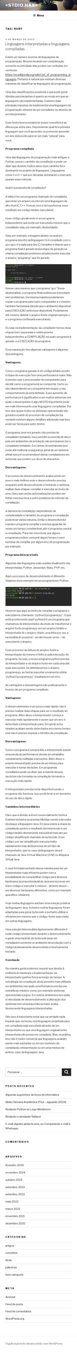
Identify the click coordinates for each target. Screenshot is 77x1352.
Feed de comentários (18, 1311)
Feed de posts (14, 1304)
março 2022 (12, 1208)
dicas (8, 1260)
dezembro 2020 (15, 1223)
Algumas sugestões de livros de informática (32, 1094)
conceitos (11, 1252)
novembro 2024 (15, 1172)
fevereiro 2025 (14, 1165)
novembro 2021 (15, 1216)
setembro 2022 (15, 1194)
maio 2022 (11, 1201)
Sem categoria (14, 1274)
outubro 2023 (13, 1179)
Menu (40, 15)
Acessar (10, 1297)
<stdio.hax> (21, 5)
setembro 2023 (15, 1187)
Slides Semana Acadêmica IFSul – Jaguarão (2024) (35, 1102)
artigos (9, 1245)
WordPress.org (14, 1318)
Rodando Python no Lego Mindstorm (28, 1109)
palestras (11, 1267)
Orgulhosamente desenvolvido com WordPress (33, 1343)
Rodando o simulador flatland (23, 1116)
